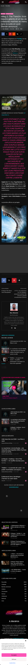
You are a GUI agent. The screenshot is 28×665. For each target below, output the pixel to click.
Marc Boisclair (6, 28)
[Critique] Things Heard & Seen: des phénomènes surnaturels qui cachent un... (18, 563)
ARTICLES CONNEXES (8, 335)
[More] (19, 280)
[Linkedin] (15, 328)
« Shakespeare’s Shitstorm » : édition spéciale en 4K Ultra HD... (18, 527)
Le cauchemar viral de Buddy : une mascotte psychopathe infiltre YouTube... (18, 421)
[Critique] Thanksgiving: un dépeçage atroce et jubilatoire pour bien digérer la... (18, 543)
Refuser (14, 659)
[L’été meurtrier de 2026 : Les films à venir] (5, 343)
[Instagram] (12, 328)
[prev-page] (3, 367)
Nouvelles (8, 5)
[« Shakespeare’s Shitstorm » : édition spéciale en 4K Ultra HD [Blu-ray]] (5, 527)
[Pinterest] (10, 34)
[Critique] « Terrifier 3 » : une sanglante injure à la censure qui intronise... (18, 535)
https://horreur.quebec (14, 315)
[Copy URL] (21, 34)
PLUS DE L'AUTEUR (7, 337)
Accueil (2, 5)
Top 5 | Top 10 (4, 346)
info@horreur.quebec (18, 638)
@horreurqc (14, 487)
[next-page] (5, 367)
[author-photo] (14, 310)
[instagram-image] (7, 496)
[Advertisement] (14, 80)
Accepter (14, 655)
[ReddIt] (13, 34)
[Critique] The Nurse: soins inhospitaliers (7, 291)
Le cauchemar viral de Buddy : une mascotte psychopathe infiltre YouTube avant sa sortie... (14, 450)
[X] (6, 34)
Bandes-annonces (9, 13)
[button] (25, 640)
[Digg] (17, 34)
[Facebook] (3, 34)
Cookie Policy (12, 662)
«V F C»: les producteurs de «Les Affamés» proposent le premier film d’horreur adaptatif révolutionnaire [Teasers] (20, 294)
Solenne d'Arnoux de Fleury (7, 443)
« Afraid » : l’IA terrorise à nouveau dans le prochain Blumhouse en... (17, 555)
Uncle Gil (3, 480)
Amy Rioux (4, 462)
